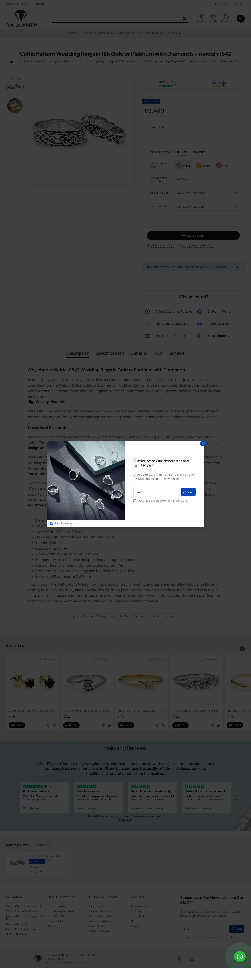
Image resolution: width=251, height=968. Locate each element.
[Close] (203, 443)
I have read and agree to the (162, 500)
